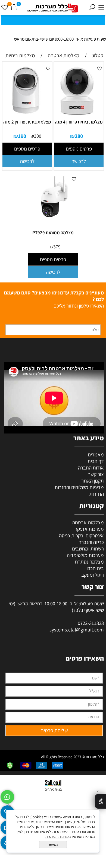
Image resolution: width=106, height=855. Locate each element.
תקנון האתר (92, 480)
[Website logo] (53, 8)
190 (22, 136)
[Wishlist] (5, 7)
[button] (79, 161)
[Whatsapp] (7, 795)
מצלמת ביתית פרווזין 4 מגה (79, 122)
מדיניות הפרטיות (56, 836)
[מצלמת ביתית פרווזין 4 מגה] (77, 115)
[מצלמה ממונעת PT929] (51, 220)
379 (57, 246)
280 (79, 136)
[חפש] (92, 7)
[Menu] (101, 7)
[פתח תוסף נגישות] (100, 801)
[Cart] (14, 7)
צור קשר (96, 474)
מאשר (53, 844)
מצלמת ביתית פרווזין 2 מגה (27, 122)
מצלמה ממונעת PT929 (53, 233)
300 (37, 136)
